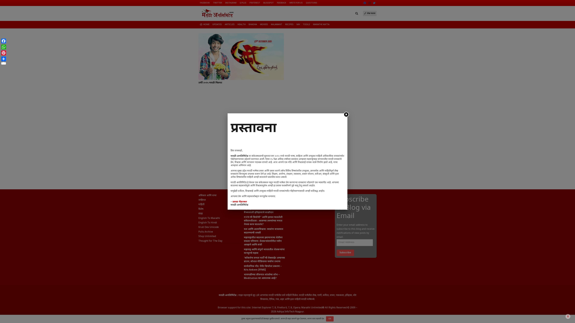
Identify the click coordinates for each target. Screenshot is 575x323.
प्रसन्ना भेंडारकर (240, 202)
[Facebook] (4, 41)
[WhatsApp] (4, 47)
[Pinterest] (4, 53)
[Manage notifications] (568, 316)
